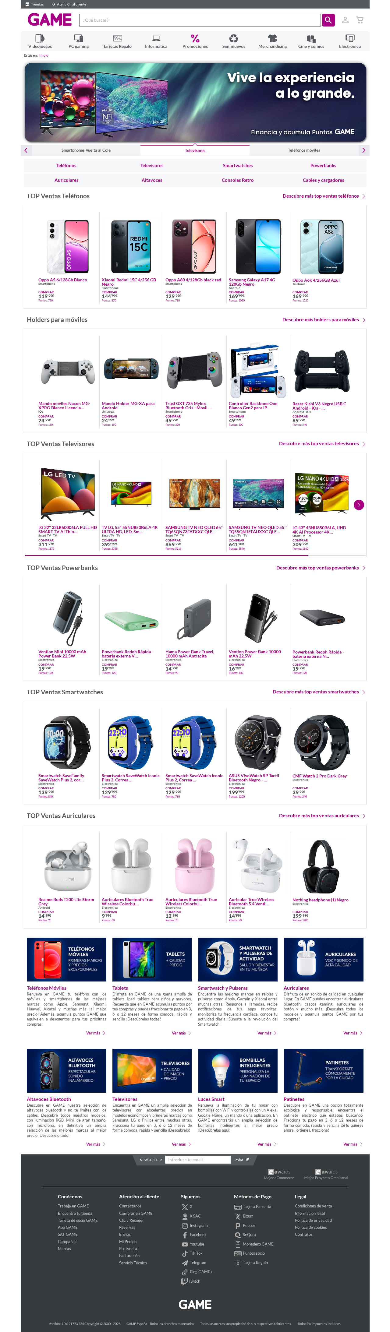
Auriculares (296, 988)
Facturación (129, 1255)
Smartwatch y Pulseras (223, 988)
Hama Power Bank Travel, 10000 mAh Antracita (189, 654)
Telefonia (298, 284)
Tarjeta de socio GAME (78, 1220)
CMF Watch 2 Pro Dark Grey (319, 776)
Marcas (64, 1248)
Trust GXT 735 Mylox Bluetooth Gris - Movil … (188, 405)
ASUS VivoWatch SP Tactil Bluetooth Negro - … (254, 777)
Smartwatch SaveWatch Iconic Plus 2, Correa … (131, 777)
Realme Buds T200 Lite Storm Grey (66, 901)
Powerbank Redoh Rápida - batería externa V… (127, 654)
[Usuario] (345, 20)
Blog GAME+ (201, 1272)
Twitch (194, 1281)
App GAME (68, 1227)
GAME (49, 19)
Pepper (248, 1225)
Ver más (93, 1033)
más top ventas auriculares (319, 815)
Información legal (310, 1213)
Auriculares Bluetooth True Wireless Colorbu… (127, 901)
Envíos (125, 1234)
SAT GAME (68, 1234)
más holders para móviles (320, 319)
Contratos (304, 1234)
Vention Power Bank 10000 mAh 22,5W (255, 654)
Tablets (120, 988)
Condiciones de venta (313, 1205)
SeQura (249, 1234)
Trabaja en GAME (73, 1205)
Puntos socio (253, 1253)
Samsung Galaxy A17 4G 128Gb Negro (252, 282)
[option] (195, 102)
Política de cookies (311, 1227)
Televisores (124, 1099)
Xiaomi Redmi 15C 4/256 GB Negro (129, 282)
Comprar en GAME (136, 1213)
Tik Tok (196, 1253)
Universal (108, 411)
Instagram (198, 1225)
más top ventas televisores (319, 443)
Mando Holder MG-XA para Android (128, 405)
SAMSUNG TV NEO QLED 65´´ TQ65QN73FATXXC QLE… (194, 529)
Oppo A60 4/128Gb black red (193, 280)
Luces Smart (211, 1099)
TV (55, 535)
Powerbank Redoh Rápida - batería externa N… (318, 654)
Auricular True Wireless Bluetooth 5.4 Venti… (251, 901)
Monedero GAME (258, 1244)
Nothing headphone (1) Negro (320, 900)
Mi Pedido (127, 1241)
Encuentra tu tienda (75, 1213)
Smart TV (44, 535)
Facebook (198, 1234)
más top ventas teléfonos (321, 196)
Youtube (196, 1244)
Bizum (248, 1216)
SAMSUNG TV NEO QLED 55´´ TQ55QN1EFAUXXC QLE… (258, 529)
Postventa (128, 1248)
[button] (328, 20)
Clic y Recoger (131, 1220)
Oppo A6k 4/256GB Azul (316, 280)
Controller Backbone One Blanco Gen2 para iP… (253, 405)
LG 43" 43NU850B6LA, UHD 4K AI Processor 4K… (319, 530)
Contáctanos (130, 1205)
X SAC (195, 1216)
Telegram (197, 1262)
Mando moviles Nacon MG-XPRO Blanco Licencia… (64, 405)
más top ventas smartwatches (316, 691)
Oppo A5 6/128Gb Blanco (62, 280)
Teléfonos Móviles (46, 988)
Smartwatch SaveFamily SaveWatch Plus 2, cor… (61, 777)
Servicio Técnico (133, 1262)
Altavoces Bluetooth (49, 1099)
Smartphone (46, 283)
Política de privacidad (313, 1220)
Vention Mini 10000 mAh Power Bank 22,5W (62, 654)
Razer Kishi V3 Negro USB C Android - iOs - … (319, 406)
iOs (40, 411)
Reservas (127, 1227)
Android (234, 288)
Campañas (67, 1241)
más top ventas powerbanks (317, 567)
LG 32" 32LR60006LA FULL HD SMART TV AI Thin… (67, 529)
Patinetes (294, 1099)
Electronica (46, 659)
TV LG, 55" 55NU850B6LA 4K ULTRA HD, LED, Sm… (130, 529)
